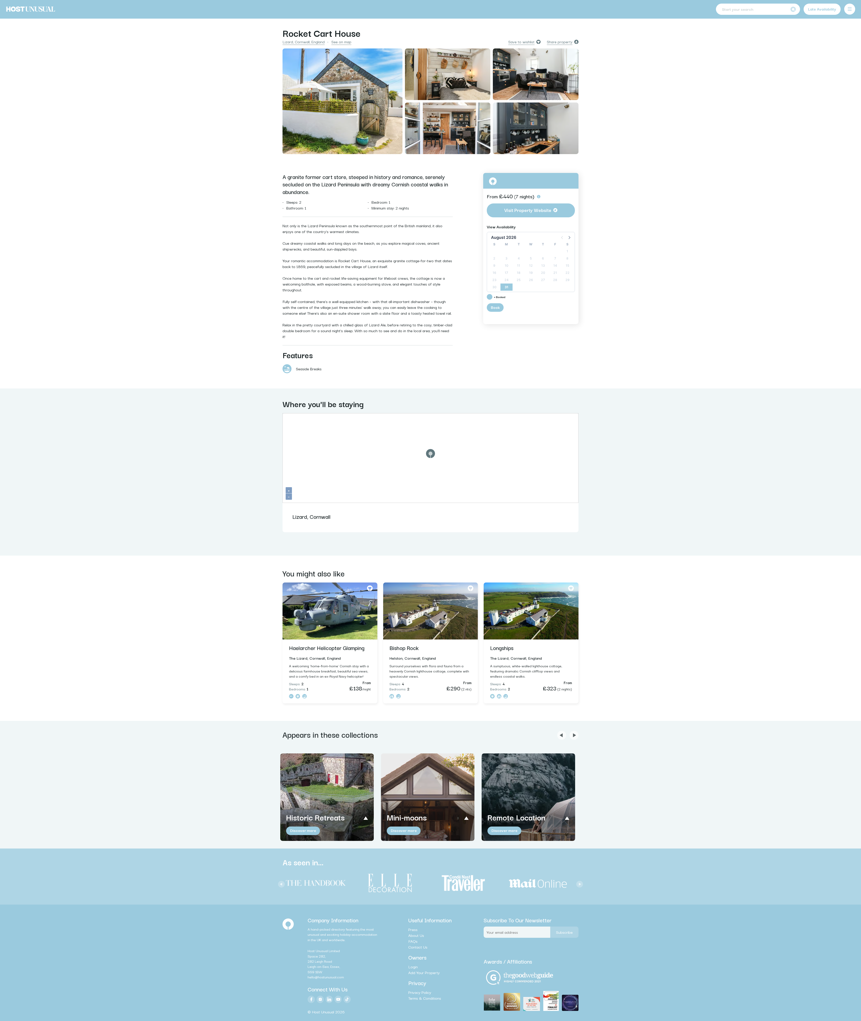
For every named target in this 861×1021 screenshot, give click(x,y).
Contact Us (417, 947)
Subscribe (564, 932)
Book (495, 307)
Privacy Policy (419, 992)
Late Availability (822, 9)
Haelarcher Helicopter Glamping (326, 647)
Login (413, 967)
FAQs (412, 941)
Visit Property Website (527, 210)
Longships (501, 647)
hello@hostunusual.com (326, 977)
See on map (341, 42)
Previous (280, 883)
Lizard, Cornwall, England (304, 42)
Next (578, 883)
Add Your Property (424, 972)
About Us (416, 935)
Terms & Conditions (424, 998)
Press (412, 929)
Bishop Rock (404, 647)
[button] (569, 237)
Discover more (303, 830)
